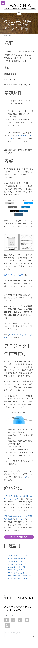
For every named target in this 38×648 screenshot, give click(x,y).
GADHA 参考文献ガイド (16, 567)
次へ (5, 604)
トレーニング (21, 519)
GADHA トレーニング (16, 561)
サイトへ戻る (9, 616)
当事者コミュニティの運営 (14, 516)
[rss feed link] (7, 625)
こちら (6, 133)
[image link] (20, 5)
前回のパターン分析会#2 (13, 275)
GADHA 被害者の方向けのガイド (20, 573)
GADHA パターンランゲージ (18, 564)
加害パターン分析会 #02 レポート (19, 600)
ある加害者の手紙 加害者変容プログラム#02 (18, 608)
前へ (5, 596)
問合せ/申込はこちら (19, 537)
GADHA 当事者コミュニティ (18, 555)
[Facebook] (6, 620)
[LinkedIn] (20, 620)
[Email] (27, 620)
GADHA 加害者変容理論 (16, 558)
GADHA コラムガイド (16, 570)
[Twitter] (13, 620)
